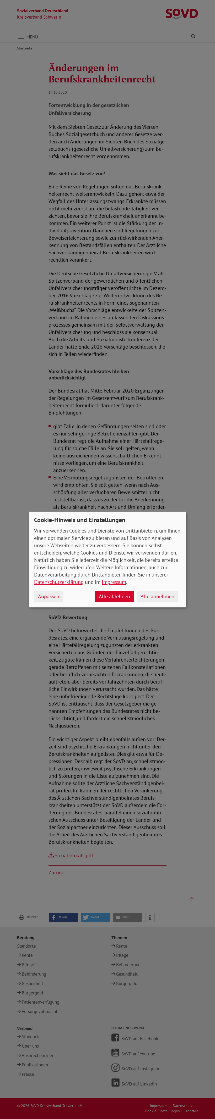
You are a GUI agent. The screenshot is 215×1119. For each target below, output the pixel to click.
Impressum (114, 582)
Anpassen (48, 596)
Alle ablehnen (114, 596)
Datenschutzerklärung (59, 582)
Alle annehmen (157, 596)
